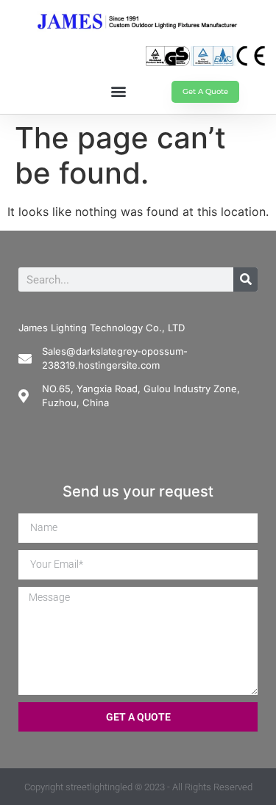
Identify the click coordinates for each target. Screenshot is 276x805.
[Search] (245, 279)
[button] (119, 91)
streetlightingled (99, 787)
